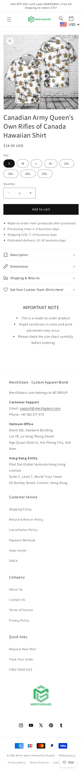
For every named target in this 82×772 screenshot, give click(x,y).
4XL (28, 174)
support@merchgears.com (40, 408)
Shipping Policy (20, 509)
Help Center (18, 550)
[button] (9, 19)
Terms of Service (21, 610)
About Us (16, 589)
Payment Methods (22, 540)
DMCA (13, 561)
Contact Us (17, 600)
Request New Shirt (22, 649)
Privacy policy (16, 762)
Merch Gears (23, 755)
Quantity (9, 184)
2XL (66, 163)
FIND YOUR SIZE (20, 669)
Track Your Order (21, 659)
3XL (11, 174)
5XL (45, 174)
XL (51, 163)
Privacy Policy (19, 620)
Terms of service (39, 762)
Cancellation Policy (23, 530)
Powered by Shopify (43, 755)
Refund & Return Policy (26, 519)
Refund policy (67, 755)
